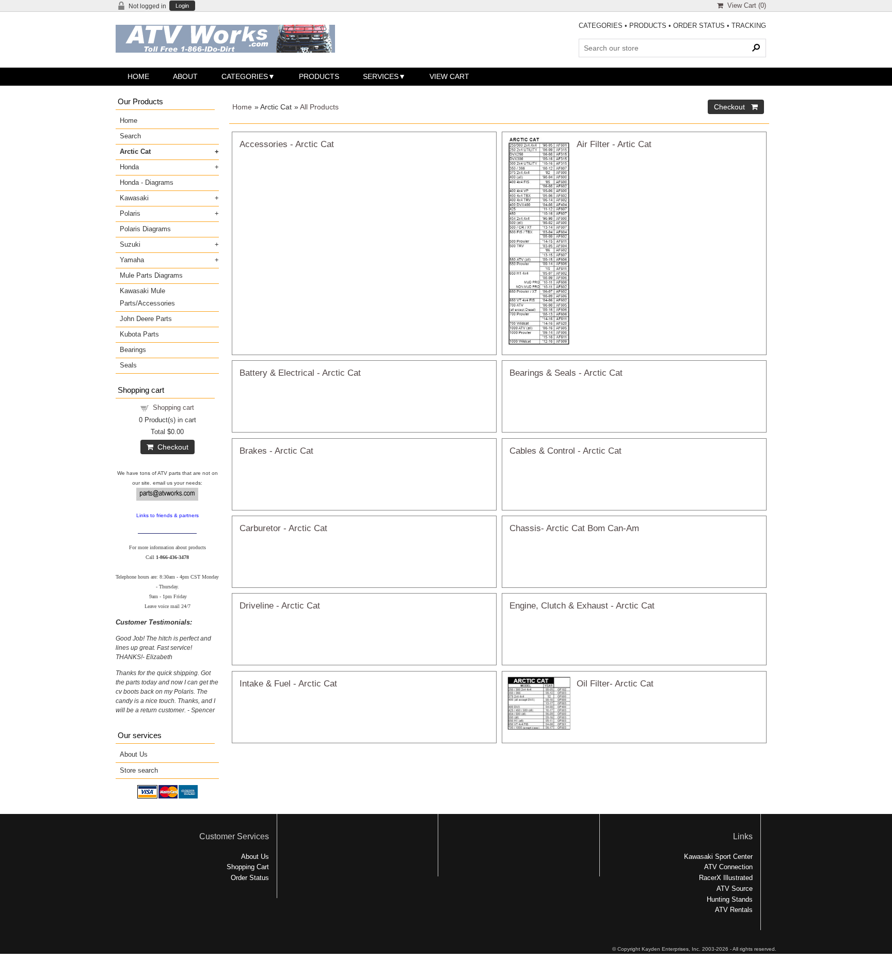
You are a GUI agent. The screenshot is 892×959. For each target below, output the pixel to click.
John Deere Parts (146, 319)
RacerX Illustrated (726, 878)
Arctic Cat (135, 151)
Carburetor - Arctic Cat (283, 528)
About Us (134, 754)
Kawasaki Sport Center (718, 856)
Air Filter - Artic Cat (614, 144)
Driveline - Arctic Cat (280, 605)
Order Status (250, 878)
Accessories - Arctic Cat (287, 144)
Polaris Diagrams (145, 229)
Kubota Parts (139, 334)
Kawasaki (134, 198)
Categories (244, 76)
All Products (319, 107)
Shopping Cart (248, 867)
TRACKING (748, 25)
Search (130, 136)
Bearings (133, 350)
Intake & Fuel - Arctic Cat (288, 683)
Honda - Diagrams (146, 182)
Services (381, 76)
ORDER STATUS (699, 25)
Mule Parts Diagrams (151, 275)
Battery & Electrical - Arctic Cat (300, 372)
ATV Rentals (734, 910)
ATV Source (734, 888)
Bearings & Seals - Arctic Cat (566, 372)
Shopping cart (173, 407)
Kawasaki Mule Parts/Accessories (147, 297)
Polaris (130, 213)
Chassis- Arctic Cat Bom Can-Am (574, 528)
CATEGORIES (601, 25)
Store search (139, 770)
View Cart (449, 76)
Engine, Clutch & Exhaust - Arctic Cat (582, 605)
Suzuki (130, 244)
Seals (128, 365)
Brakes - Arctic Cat (276, 450)
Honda (129, 167)
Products (319, 76)
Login (182, 6)
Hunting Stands (730, 899)
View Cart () (744, 5)
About (185, 76)
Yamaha (132, 260)
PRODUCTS (647, 25)
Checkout (170, 447)
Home (138, 76)
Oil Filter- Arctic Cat (615, 683)
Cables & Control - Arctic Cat (565, 450)
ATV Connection (728, 867)
